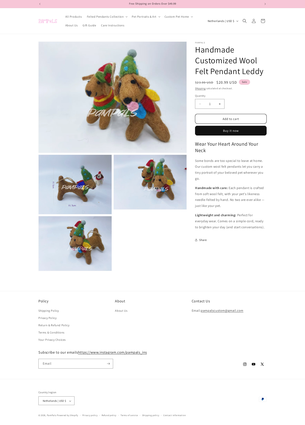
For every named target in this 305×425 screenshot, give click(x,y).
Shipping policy (150, 415)
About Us (121, 311)
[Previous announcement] (39, 4)
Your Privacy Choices (52, 340)
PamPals (51, 415)
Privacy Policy (47, 318)
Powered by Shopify (67, 415)
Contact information (174, 415)
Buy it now (231, 131)
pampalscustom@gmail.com (222, 310)
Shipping (200, 88)
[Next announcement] (265, 4)
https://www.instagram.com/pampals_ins (112, 352)
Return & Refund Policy (53, 325)
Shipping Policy (48, 311)
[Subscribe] (108, 364)
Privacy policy (90, 415)
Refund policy (109, 415)
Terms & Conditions (51, 332)
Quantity (200, 96)
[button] (106, 16)
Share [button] (203, 240)
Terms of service (129, 415)
